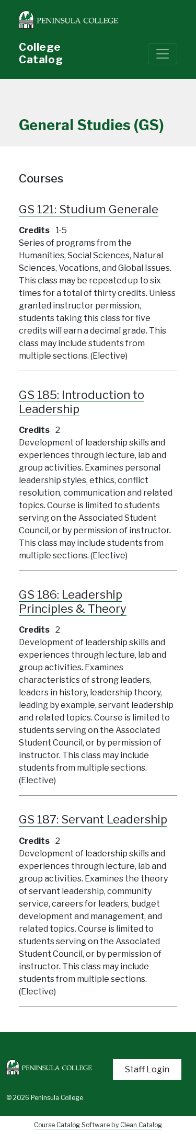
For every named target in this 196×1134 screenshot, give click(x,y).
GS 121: (88, 209)
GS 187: (93, 819)
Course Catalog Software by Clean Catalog (98, 1125)
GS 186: (72, 601)
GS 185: (81, 402)
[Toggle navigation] (162, 53)
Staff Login (147, 1069)
